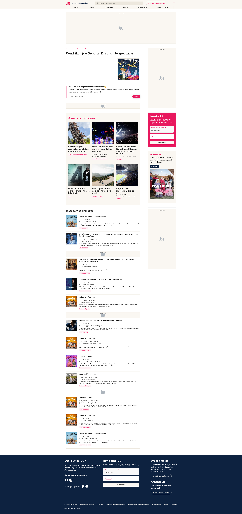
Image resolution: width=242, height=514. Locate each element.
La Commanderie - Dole (88, 221)
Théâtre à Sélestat (84, 273)
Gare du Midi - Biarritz (87, 302)
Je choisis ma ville (80, 3)
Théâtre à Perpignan (85, 386)
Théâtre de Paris (86, 241)
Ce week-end (109, 7)
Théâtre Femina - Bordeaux (89, 438)
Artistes (74, 49)
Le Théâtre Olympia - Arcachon (90, 361)
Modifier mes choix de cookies (115, 504)
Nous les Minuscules (87, 374)
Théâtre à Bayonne (84, 309)
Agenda (125, 7)
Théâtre (87, 49)
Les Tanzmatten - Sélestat (89, 266)
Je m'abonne (161, 143)
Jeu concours (161, 158)
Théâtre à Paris (83, 247)
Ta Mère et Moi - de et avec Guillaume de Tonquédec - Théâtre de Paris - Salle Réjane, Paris (109, 235)
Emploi (166, 504)
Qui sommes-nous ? (70, 504)
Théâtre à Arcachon (84, 368)
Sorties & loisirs (142, 7)
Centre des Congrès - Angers (90, 403)
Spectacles (80, 49)
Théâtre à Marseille (84, 291)
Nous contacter (156, 504)
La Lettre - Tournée (87, 297)
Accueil (68, 49)
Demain (92, 7)
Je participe (154, 166)
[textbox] (162, 130)
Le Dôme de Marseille (88, 284)
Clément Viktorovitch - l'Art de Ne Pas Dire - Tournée (100, 279)
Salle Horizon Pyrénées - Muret (91, 343)
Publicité (174, 504)
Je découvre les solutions (161, 492)
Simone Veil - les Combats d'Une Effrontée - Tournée (100, 320)
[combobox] (162, 129)
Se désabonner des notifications (138, 504)
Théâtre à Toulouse (84, 350)
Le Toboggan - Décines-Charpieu (91, 326)
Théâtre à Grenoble (84, 427)
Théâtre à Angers (84, 409)
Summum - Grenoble (87, 421)
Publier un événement (157, 3)
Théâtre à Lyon (83, 332)
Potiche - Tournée (86, 356)
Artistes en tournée (163, 7)
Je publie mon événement (161, 476)
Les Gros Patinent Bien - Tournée (92, 216)
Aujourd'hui (77, 7)
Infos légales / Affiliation (87, 504)
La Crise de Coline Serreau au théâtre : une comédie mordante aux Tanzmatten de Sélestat (106, 260)
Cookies (100, 504)
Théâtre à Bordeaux (84, 445)
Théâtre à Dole (83, 228)
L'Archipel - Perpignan (88, 379)
